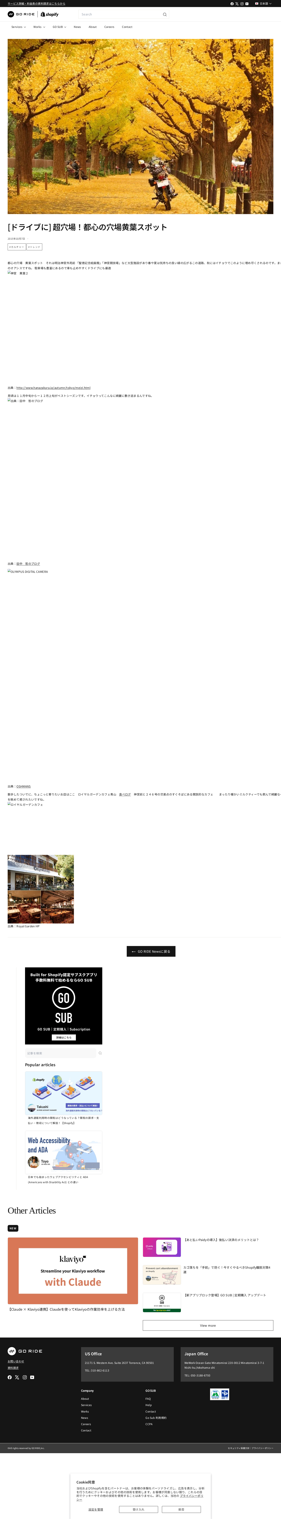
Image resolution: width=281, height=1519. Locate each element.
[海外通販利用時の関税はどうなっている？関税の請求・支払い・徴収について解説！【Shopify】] (63, 1093)
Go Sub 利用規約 (155, 1418)
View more (208, 1325)
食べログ (125, 794)
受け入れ (139, 1509)
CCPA (149, 1424)
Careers (109, 27)
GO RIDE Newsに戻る (154, 951)
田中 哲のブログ (28, 564)
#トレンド (34, 246)
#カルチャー (16, 246)
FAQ (148, 1399)
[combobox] (123, 14)
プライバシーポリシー (262, 1448)
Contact (127, 27)
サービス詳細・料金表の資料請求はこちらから (36, 3)
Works (37, 27)
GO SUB (58, 27)
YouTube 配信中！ (245, 14)
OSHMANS (23, 786)
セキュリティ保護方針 (238, 1448)
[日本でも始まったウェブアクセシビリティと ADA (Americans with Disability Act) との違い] (63, 1152)
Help (148, 1405)
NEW (13, 1228)
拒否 (181, 1509)
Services (17, 27)
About (93, 27)
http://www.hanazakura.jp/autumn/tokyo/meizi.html (53, 388)
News (77, 27)
